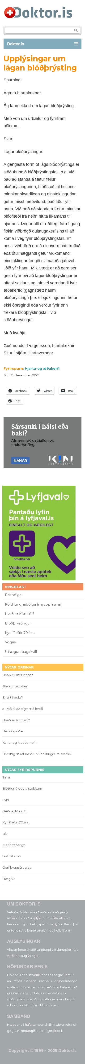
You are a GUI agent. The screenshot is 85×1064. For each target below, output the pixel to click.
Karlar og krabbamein (19, 742)
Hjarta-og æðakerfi (42, 368)
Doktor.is (15, 44)
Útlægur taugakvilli (21, 652)
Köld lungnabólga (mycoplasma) (33, 604)
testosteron (11, 856)
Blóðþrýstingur (18, 623)
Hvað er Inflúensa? (17, 675)
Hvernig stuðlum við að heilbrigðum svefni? (37, 754)
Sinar (6, 777)
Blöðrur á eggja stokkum (22, 788)
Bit (4, 833)
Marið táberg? (13, 845)
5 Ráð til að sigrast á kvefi (23, 709)
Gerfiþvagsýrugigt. (16, 867)
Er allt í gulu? (13, 697)
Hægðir (8, 879)
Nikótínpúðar (12, 731)
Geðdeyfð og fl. (14, 811)
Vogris (10, 642)
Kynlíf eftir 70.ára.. (20, 633)
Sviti (5, 800)
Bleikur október (14, 686)
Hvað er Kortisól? (20, 614)
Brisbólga (13, 595)
